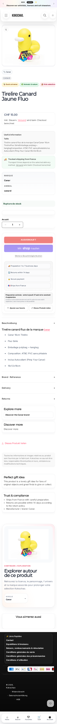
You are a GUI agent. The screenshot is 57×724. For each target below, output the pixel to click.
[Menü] (6, 15)
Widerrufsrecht (18, 692)
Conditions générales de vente (20, 652)
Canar (7, 180)
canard (7, 191)
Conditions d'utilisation (17, 660)
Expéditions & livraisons (17, 644)
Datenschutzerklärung (18, 695)
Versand (22, 120)
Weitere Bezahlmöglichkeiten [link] (28, 256)
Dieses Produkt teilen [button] (15, 443)
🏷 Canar (7, 72)
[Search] (44, 15)
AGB (18, 699)
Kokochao (10, 687)
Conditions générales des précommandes (25, 656)
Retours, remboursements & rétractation (25, 648)
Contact (10, 640)
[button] (53, 15)
